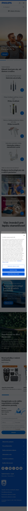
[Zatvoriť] (24, 235)
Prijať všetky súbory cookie (13, 274)
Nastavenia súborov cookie (13, 266)
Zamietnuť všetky (13, 270)
